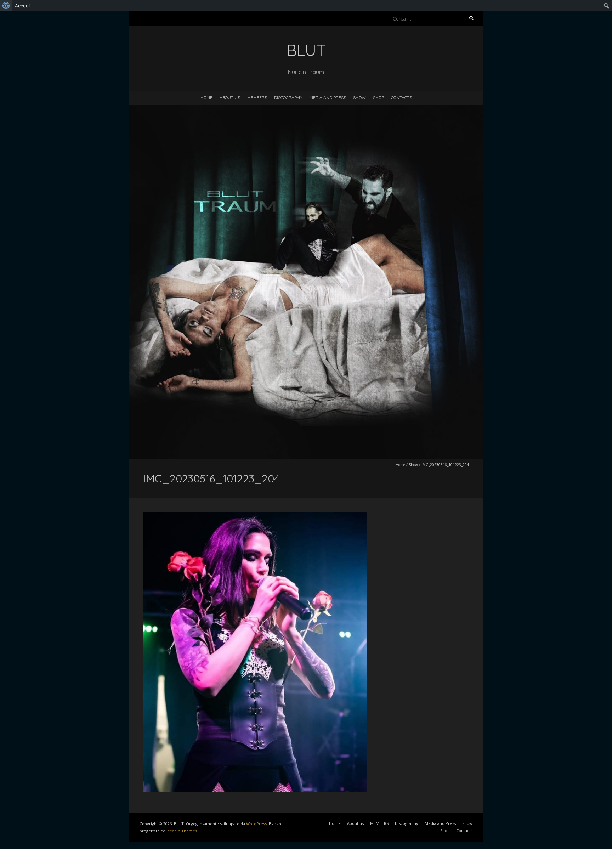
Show (359, 97)
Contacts (401, 97)
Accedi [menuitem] (22, 6)
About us (230, 97)
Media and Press (328, 97)
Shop (378, 97)
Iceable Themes (181, 830)
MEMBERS (257, 97)
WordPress (256, 823)
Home (206, 97)
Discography (288, 97)
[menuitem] (6, 5)
